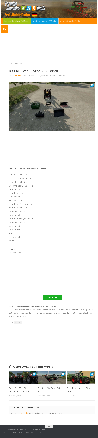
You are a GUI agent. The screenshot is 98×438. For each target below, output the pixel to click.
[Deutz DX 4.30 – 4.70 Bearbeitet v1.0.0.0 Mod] (23, 377)
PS (20, 323)
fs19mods (17, 76)
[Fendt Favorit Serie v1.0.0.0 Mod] (81, 377)
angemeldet (23, 413)
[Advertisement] (52, 42)
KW (16, 323)
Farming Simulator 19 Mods (70, 21)
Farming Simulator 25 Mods (16, 21)
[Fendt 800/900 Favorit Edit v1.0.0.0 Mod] (52, 377)
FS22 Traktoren (16, 63)
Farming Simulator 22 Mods (44, 21)
